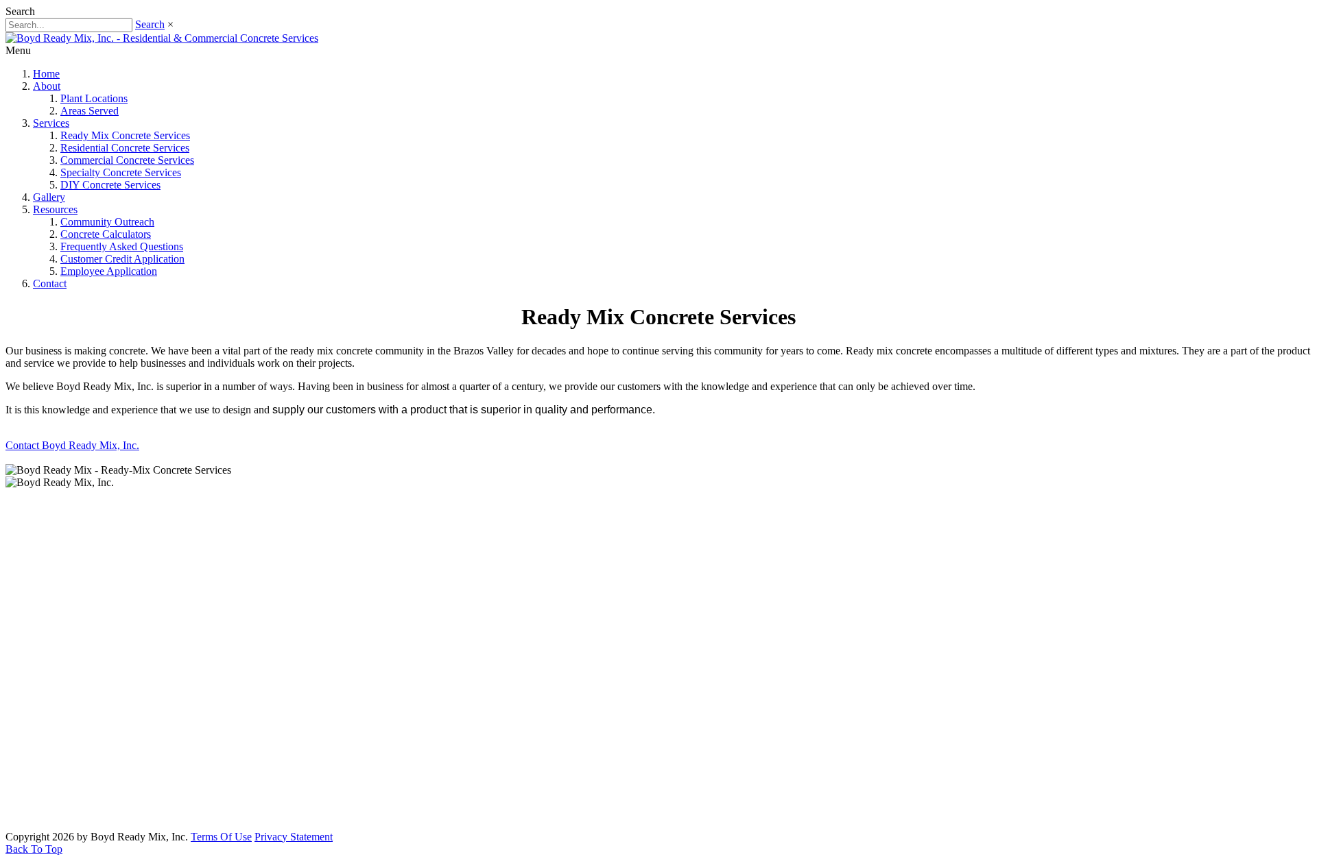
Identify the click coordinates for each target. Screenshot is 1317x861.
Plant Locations (94, 98)
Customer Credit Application (122, 259)
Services (51, 123)
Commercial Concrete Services (127, 160)
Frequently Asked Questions (121, 246)
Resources (55, 209)
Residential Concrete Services (124, 148)
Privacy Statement (293, 836)
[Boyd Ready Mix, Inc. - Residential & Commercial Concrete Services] (161, 38)
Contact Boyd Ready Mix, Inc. (72, 445)
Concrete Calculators (105, 234)
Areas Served (89, 111)
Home (46, 74)
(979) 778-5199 (75, 728)
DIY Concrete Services (110, 185)
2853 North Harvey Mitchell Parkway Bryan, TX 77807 (137, 809)
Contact (50, 283)
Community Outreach (107, 222)
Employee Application (108, 271)
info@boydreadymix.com (97, 756)
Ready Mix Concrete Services (125, 135)
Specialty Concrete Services (120, 172)
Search (150, 24)
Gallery (49, 197)
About (46, 86)
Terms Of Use (221, 836)
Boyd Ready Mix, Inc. (659, 688)
